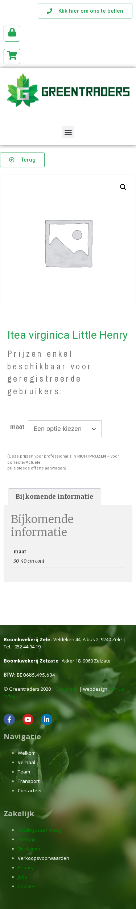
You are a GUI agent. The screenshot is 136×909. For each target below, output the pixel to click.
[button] (68, 132)
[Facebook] (9, 719)
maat (17, 426)
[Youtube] (28, 719)
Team (24, 771)
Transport (29, 781)
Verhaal (26, 762)
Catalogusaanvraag (39, 830)
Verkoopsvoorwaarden (43, 858)
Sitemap (27, 839)
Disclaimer (66, 689)
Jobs (22, 877)
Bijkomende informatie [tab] (54, 497)
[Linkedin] (46, 719)
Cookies (27, 886)
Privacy (26, 867)
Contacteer (30, 790)
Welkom (27, 753)
